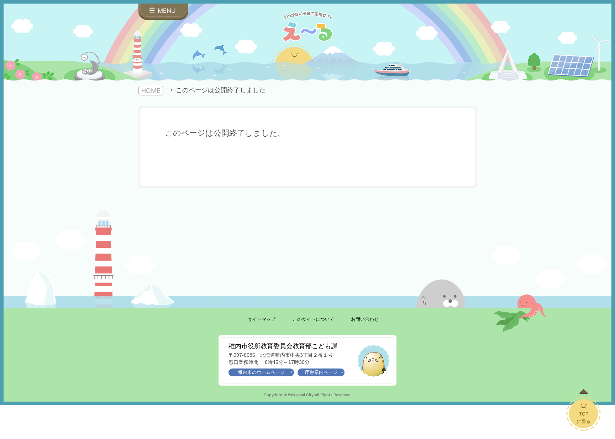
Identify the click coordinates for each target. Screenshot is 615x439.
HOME (151, 90)
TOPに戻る (583, 417)
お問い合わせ (365, 319)
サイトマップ (261, 319)
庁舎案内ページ (321, 372)
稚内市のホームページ (261, 372)
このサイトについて (313, 319)
